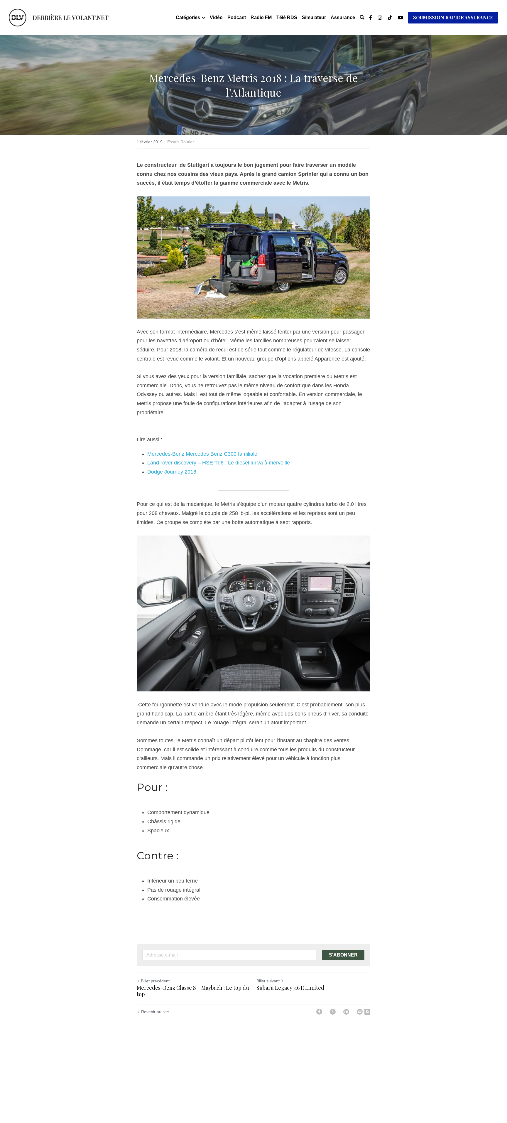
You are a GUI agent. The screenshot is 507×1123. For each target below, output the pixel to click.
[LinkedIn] (346, 1012)
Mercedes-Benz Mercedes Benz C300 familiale (202, 454)
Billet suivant (268, 981)
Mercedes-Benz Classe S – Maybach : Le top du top (193, 991)
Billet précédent (155, 981)
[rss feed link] (367, 1012)
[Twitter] (333, 1012)
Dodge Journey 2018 (171, 472)
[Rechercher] (362, 17)
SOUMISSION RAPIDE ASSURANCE (453, 17)
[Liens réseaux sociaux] (370, 17)
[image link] (17, 17)
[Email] (360, 1012)
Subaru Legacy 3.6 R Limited (290, 987)
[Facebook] (319, 1012)
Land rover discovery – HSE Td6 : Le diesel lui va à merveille (218, 463)
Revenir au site (155, 1011)
